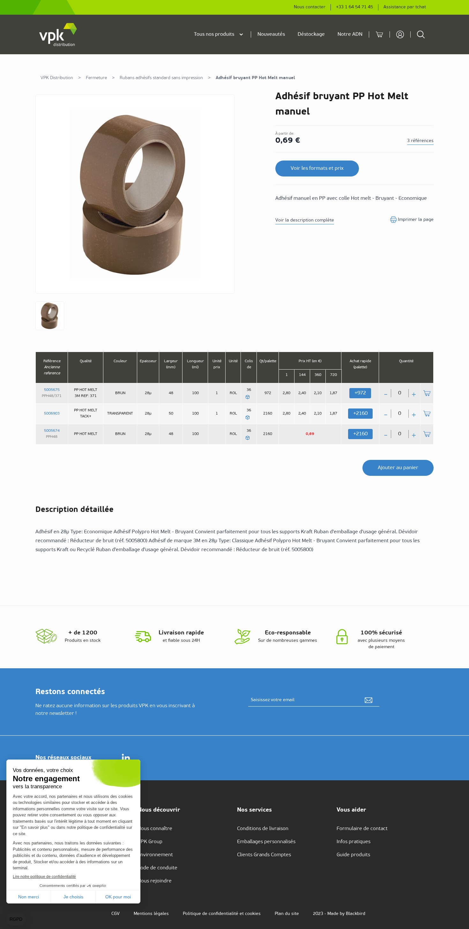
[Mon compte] (400, 34)
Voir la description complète (304, 220)
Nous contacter (309, 7)
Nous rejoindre (155, 881)
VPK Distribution (57, 78)
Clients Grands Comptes (264, 855)
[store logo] (58, 34)
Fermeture (96, 78)
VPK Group (150, 841)
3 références (420, 141)
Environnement (155, 855)
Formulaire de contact (362, 828)
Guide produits (353, 855)
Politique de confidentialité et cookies (222, 913)
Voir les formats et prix (317, 168)
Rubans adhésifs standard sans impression (161, 78)
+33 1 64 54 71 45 (354, 7)
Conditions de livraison (262, 828)
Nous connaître (155, 828)
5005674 (52, 431)
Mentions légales (151, 913)
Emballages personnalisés (266, 841)
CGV (115, 913)
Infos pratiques (353, 841)
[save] (368, 700)
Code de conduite (157, 868)
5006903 (52, 414)
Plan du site (287, 913)
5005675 (52, 390)
